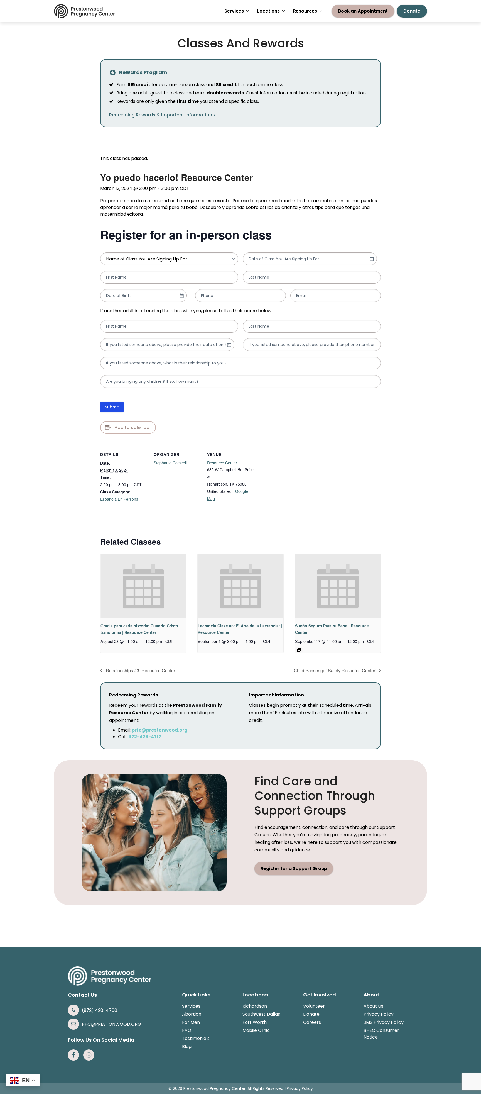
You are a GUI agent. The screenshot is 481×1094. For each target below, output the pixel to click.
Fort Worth (254, 1022)
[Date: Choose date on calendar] (372, 259)
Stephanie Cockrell (170, 463)
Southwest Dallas (261, 1014)
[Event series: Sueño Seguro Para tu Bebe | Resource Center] (299, 650)
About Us (373, 1006)
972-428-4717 (144, 737)
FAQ (186, 1030)
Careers (312, 1022)
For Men (191, 1022)
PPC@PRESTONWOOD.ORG (111, 1024)
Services (191, 1006)
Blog (187, 1046)
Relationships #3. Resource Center (140, 670)
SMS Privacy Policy (384, 1022)
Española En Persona (119, 499)
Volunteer (314, 1006)
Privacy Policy (379, 1014)
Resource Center (222, 463)
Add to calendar (132, 427)
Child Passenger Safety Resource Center (335, 670)
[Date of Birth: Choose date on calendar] (181, 296)
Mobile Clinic (256, 1030)
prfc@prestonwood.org (160, 730)
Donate (311, 1014)
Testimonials (196, 1038)
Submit (112, 407)
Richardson (254, 1006)
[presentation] (143, 586)
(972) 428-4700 (99, 1010)
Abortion (191, 1014)
